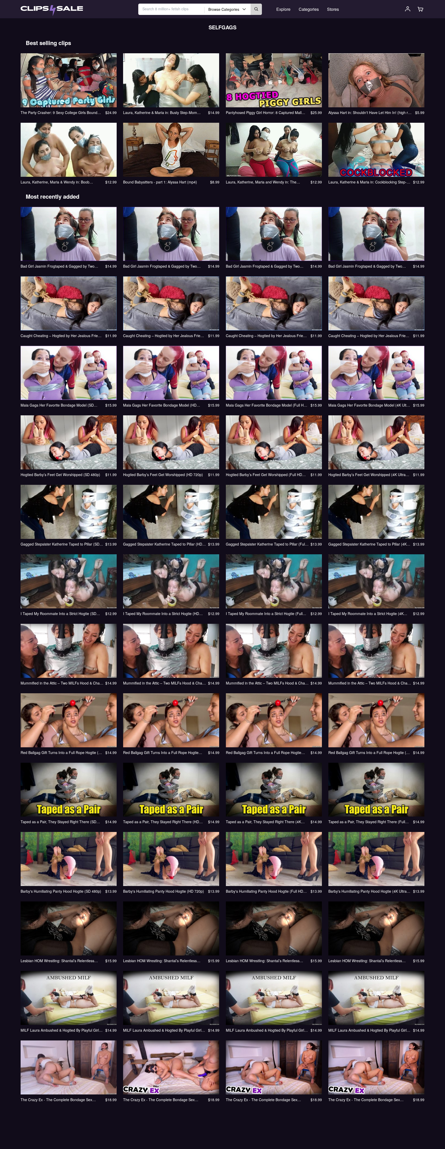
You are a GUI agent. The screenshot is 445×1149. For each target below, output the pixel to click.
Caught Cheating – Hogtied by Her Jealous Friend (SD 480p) (61, 335)
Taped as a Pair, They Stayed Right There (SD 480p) (58, 821)
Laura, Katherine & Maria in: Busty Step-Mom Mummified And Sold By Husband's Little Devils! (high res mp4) (162, 112)
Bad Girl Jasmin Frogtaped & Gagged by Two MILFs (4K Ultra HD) (365, 266)
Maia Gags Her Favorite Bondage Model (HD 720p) (159, 405)
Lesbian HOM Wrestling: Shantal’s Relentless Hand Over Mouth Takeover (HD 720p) (160, 960)
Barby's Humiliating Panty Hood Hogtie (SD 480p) (61, 891)
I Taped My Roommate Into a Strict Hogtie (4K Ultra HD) (366, 613)
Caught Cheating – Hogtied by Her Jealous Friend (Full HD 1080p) (266, 335)
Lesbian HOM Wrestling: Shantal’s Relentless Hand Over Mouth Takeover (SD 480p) (57, 960)
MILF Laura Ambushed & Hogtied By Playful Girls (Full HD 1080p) (266, 1030)
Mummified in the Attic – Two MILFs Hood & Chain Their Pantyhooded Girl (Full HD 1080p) (267, 683)
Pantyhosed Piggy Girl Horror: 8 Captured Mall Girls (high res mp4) (264, 112)
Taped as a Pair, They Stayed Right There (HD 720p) (161, 821)
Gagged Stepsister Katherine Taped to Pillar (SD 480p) (60, 544)
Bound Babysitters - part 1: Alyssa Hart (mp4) (160, 182)
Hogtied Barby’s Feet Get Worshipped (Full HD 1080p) (264, 474)
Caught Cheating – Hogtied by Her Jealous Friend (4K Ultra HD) (369, 335)
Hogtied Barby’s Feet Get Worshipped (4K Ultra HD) (367, 474)
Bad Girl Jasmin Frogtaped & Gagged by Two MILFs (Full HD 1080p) (263, 266)
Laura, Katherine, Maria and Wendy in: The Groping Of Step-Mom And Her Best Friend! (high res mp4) (266, 182)
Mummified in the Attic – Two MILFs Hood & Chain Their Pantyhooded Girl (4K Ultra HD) (369, 683)
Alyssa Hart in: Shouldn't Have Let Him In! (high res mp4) (370, 112)
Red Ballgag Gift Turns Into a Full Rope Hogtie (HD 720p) (161, 752)
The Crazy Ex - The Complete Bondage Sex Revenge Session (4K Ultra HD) (364, 1099)
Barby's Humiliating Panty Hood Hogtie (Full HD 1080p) (264, 891)
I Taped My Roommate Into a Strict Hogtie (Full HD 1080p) (264, 613)
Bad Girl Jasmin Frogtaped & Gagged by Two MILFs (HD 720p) (160, 266)
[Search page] (52, 10)
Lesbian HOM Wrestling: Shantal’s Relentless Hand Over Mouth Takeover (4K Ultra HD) (365, 960)
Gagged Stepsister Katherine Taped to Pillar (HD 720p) (162, 544)
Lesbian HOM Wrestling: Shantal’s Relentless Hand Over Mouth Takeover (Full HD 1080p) (262, 960)
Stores (333, 9)
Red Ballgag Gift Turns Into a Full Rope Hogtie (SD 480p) (62, 752)
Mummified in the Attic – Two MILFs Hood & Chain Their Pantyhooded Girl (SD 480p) (61, 683)
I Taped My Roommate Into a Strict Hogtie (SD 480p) (58, 613)
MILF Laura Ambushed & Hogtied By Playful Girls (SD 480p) (61, 1030)
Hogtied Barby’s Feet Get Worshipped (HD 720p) (163, 474)
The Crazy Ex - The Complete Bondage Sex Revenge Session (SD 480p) (56, 1099)
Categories (309, 9)
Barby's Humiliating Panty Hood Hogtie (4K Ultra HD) (367, 891)
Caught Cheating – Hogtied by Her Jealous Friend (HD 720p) (163, 335)
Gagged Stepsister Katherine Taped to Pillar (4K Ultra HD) (367, 544)
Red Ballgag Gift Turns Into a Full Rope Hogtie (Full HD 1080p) (263, 752)
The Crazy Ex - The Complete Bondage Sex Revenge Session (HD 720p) (159, 1099)
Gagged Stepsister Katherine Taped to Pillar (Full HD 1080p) (266, 544)
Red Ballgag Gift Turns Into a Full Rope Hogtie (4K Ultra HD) (369, 752)
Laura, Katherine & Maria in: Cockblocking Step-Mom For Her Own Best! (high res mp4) (367, 182)
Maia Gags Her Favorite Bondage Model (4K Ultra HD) (369, 405)
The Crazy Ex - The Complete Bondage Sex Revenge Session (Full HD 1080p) (261, 1099)
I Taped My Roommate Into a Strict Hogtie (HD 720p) (161, 613)
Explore (283, 9)
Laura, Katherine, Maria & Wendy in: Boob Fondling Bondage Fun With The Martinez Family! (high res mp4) (61, 182)
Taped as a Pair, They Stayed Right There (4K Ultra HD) (263, 821)
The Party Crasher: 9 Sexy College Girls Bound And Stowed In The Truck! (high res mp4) (59, 112)
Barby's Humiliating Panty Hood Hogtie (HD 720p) (163, 891)
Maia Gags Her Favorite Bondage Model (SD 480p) (57, 405)
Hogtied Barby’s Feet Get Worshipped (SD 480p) (60, 474)
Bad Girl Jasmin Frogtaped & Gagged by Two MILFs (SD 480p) (58, 266)
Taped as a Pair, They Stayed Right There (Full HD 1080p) (366, 821)
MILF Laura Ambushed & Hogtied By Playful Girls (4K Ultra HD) (368, 1030)
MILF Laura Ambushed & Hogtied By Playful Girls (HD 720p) (163, 1030)
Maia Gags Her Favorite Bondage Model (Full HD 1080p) (266, 405)
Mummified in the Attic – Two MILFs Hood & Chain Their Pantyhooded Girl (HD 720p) (164, 683)
